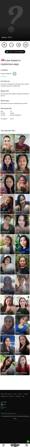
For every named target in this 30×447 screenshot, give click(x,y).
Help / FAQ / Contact (6, 394)
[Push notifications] (28, 441)
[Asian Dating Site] (15, 444)
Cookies (26, 394)
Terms (15, 394)
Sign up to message (16, 52)
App (23, 396)
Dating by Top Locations (7, 396)
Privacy (20, 394)
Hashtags (18, 396)
